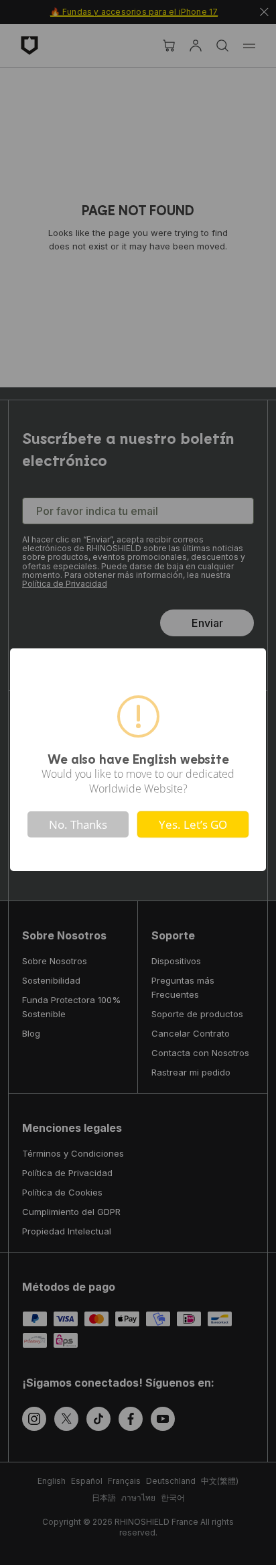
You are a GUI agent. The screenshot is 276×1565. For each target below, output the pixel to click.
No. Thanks (78, 824)
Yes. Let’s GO (193, 824)
